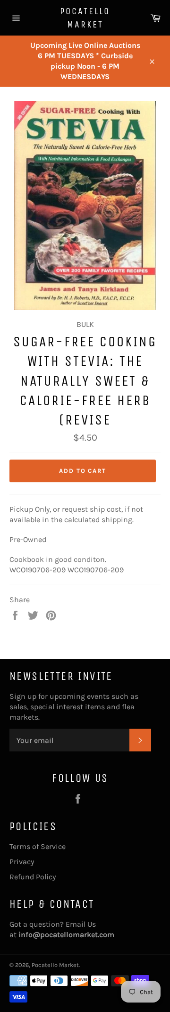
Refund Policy (32, 876)
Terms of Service (37, 846)
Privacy (21, 861)
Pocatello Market (85, 18)
